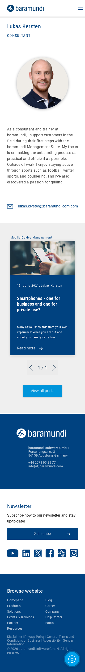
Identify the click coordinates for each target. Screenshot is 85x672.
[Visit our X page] (38, 554)
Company (52, 611)
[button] (80, 8)
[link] (32, 8)
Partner (12, 623)
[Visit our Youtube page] (12, 554)
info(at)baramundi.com (45, 466)
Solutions (14, 611)
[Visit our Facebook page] (50, 554)
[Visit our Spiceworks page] (62, 554)
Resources (14, 628)
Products (14, 606)
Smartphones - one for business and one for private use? (38, 304)
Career (50, 606)
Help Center (53, 617)
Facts (49, 623)
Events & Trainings (20, 617)
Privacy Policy (34, 637)
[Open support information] (72, 659)
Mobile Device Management (31, 237)
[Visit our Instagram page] (74, 553)
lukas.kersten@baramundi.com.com (48, 206)
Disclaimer (14, 637)
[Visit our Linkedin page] (26, 554)
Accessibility (52, 640)
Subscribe (42, 533)
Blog (48, 600)
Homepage (15, 600)
